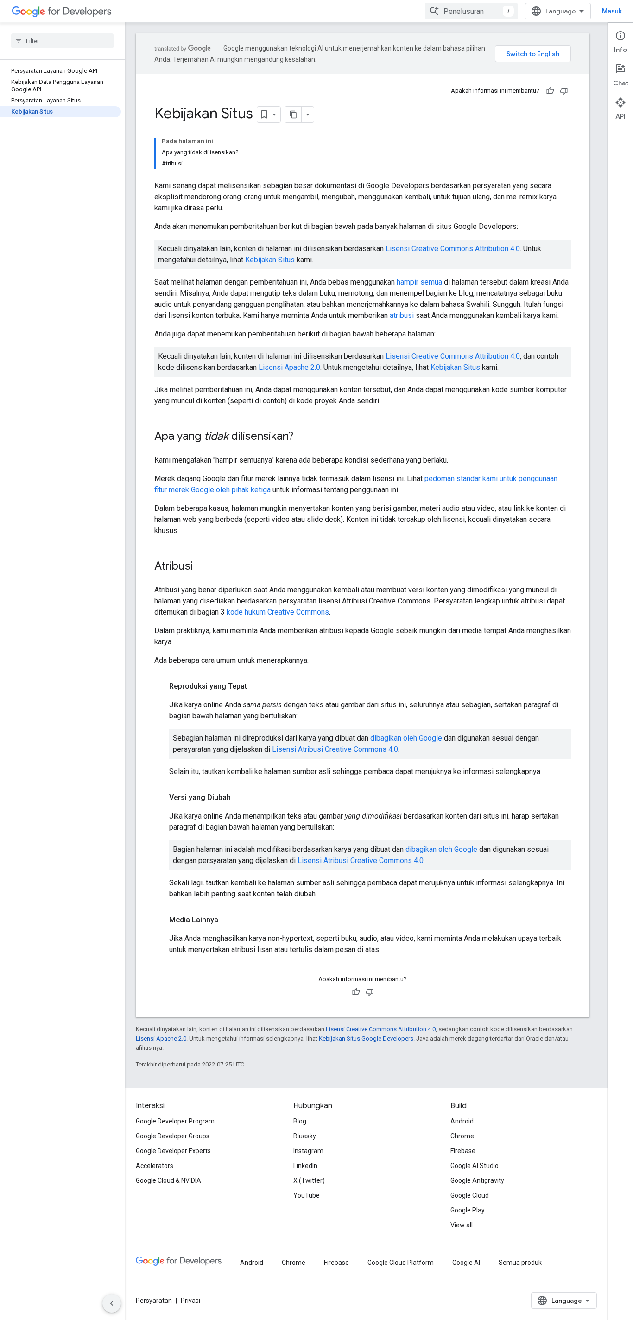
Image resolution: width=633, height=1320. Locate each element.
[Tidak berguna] (564, 91)
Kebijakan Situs (270, 259)
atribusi (402, 315)
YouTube (306, 1195)
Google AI (466, 1262)
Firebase (462, 1151)
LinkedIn (305, 1165)
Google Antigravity (477, 1180)
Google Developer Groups (172, 1136)
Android (462, 1121)
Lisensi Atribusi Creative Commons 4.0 (335, 749)
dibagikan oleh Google (406, 738)
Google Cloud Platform (400, 1262)
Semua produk (520, 1262)
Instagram (308, 1151)
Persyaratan (154, 1300)
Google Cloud (469, 1195)
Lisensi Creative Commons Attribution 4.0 (453, 248)
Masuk (612, 11)
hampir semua (419, 282)
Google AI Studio (474, 1165)
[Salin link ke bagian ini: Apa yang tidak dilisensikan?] (302, 437)
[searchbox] (62, 40)
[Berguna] (550, 91)
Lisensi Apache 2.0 (289, 367)
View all (461, 1225)
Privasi (190, 1300)
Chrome (462, 1136)
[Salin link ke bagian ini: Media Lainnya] (227, 920)
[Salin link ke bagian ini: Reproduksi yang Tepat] (256, 686)
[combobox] (471, 11)
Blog (299, 1121)
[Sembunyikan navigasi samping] (111, 1303)
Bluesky (304, 1136)
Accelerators (154, 1165)
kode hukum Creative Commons (278, 612)
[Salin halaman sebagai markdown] (293, 114)
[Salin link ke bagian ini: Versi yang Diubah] (240, 797)
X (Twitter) (309, 1180)
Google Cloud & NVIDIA (168, 1180)
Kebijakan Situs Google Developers (366, 1038)
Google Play (467, 1210)
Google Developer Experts (173, 1151)
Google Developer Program (175, 1121)
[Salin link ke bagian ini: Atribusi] (202, 566)
